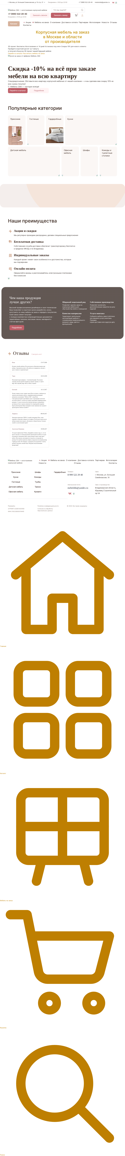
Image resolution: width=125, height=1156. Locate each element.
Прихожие (15, 472)
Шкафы (38, 472)
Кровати (37, 492)
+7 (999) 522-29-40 (85, 2)
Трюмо (38, 487)
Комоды (37, 477)
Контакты (27, 25)
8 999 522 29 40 (75, 475)
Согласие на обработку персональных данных (45, 509)
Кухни (15, 477)
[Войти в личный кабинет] (82, 15)
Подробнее (39, 91)
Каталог (13, 24)
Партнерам (83, 22)
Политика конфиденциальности (48, 506)
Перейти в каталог (15, 53)
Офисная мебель (16, 492)
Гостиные (16, 482)
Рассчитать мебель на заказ (34, 53)
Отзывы (113, 22)
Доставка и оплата (70, 22)
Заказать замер (60, 15)
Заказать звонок (40, 15)
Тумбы (38, 482)
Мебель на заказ (42, 22)
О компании (55, 22)
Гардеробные (60, 472)
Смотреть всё (37, 354)
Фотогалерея (94, 22)
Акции (28, 22)
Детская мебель (16, 487)
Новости (105, 22)
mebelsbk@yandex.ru (102, 2)
